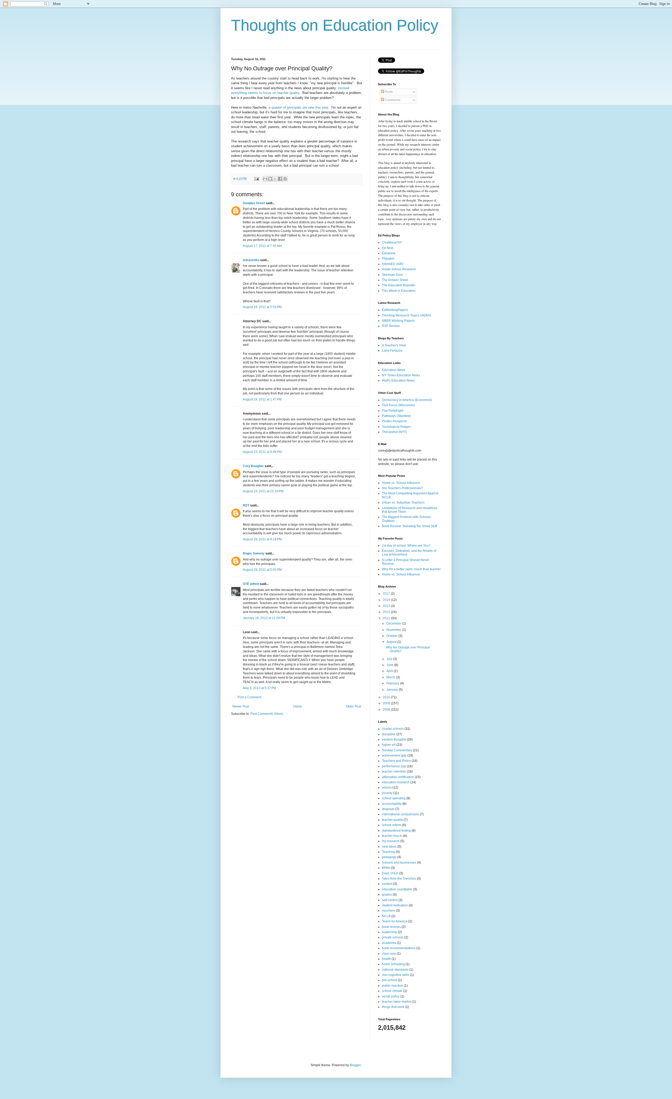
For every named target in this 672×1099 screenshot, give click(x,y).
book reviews (391, 927)
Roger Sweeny (254, 553)
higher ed (389, 745)
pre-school (389, 980)
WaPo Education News (398, 380)
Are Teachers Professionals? (402, 488)
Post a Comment (249, 697)
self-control (390, 900)
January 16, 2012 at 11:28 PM (264, 618)
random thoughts (394, 739)
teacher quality (392, 820)
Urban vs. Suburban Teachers (403, 502)
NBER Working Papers (398, 321)
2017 (387, 593)
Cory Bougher (253, 466)
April (390, 671)
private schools (392, 937)
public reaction (392, 985)
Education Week (393, 370)
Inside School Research (399, 269)
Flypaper (388, 258)
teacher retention (394, 771)
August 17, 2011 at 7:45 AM (262, 246)
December (394, 623)
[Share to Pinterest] (285, 178)
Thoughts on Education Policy (334, 25)
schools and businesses (399, 862)
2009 (387, 703)
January (392, 689)
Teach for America (394, 921)
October (392, 636)
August (391, 642)
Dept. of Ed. (390, 873)
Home (297, 706)
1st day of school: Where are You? (406, 545)
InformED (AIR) (392, 264)
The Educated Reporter (398, 285)
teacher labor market (396, 1001)
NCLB (386, 916)
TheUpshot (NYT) (394, 432)
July (389, 659)
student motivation (395, 905)
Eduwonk (388, 253)
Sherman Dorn (392, 275)
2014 (387, 600)
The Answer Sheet (395, 280)
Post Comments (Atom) (266, 714)
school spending (394, 798)
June (390, 665)
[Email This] (265, 178)
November (394, 630)
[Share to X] (275, 178)
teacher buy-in (392, 836)
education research (396, 782)
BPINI (386, 868)
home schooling (393, 964)
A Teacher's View (394, 345)
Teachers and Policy (396, 761)
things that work (393, 1007)
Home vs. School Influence (401, 483)
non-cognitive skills (395, 975)
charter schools (393, 729)
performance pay (394, 766)
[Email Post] (256, 178)
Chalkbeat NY (392, 242)
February (393, 683)
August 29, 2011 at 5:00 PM (262, 570)
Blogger (355, 1065)
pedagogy (389, 857)
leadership (389, 932)
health (386, 959)
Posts (388, 92)
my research (391, 841)
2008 (387, 709)
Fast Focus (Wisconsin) (398, 405)
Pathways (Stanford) (396, 416)
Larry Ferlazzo (392, 350)
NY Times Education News (401, 375)
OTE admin (251, 584)
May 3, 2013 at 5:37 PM (259, 688)
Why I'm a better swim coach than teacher (411, 569)
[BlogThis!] (270, 178)
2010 (387, 697)
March (391, 677)
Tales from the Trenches (399, 878)
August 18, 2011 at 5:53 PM (262, 307)
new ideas (389, 846)
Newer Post (240, 706)
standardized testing (396, 830)
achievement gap (394, 755)
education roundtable (397, 889)
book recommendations (399, 948)
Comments (392, 100)
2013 (387, 606)
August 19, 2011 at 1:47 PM (262, 399)
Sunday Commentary (397, 750)
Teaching (388, 852)
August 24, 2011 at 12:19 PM (263, 491)
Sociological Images (396, 427)
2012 (387, 612)
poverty (387, 793)
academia (389, 943)
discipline (389, 734)
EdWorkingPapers (395, 310)
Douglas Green (254, 203)
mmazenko (251, 260)
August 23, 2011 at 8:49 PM (262, 452)
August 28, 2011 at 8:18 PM (262, 539)
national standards (395, 969)
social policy (391, 996)
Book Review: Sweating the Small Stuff (409, 526)
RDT (246, 505)
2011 (387, 618)
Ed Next (387, 248)
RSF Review (391, 326)
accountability (392, 804)
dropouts (388, 809)
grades (387, 894)
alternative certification (398, 777)
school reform (391, 825)
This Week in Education (399, 291)
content (387, 884)
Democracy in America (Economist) (407, 400)
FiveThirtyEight (392, 411)
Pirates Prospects (394, 421)
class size (389, 953)
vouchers (388, 910)
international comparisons (400, 814)
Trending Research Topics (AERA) (406, 315)
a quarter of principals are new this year (298, 107)
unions (387, 787)
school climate (392, 991)
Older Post (353, 706)
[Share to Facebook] (280, 178)
